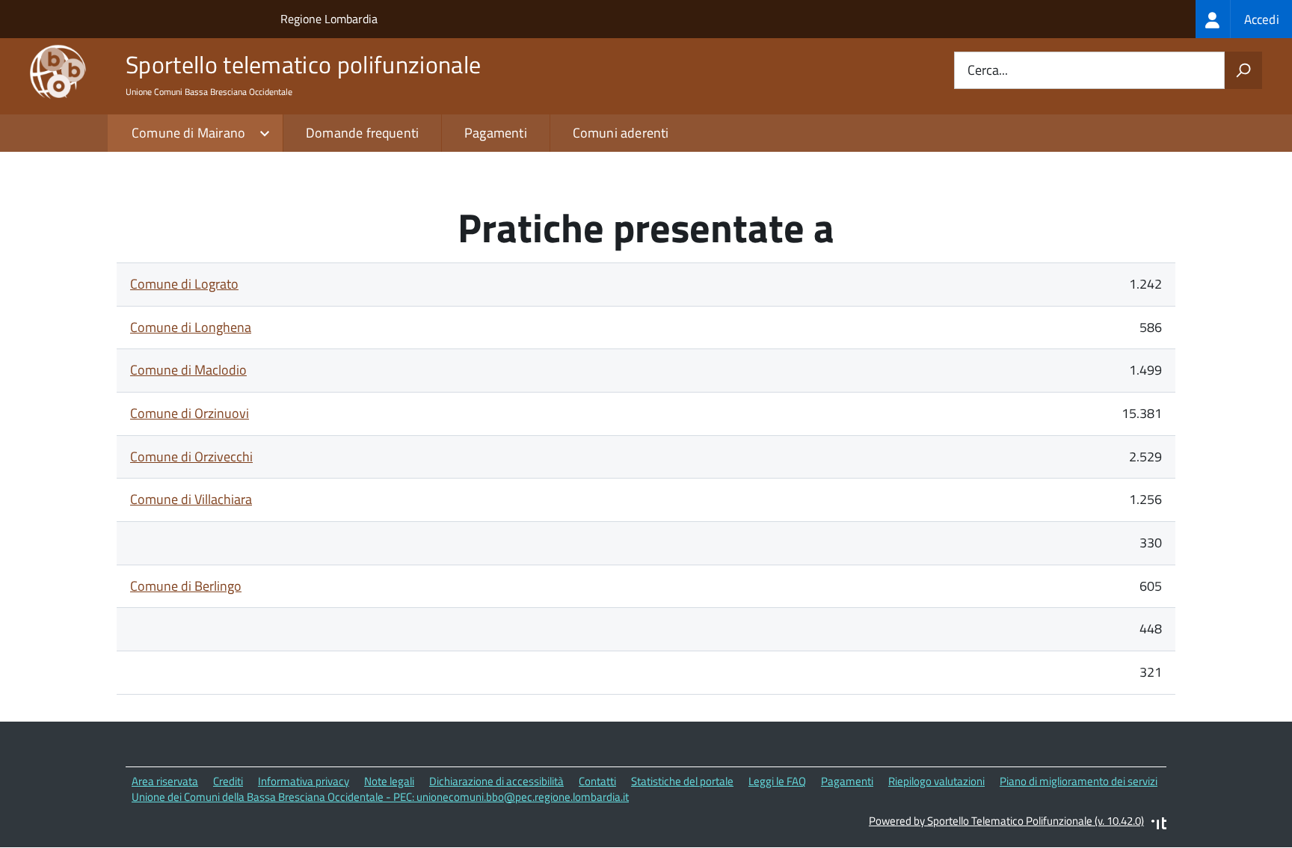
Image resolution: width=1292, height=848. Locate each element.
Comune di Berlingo (186, 586)
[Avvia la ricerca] (1243, 70)
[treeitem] (1244, 19)
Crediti (228, 781)
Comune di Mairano (188, 133)
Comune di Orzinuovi (189, 413)
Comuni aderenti (621, 133)
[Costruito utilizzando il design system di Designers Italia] (1158, 825)
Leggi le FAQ (777, 781)
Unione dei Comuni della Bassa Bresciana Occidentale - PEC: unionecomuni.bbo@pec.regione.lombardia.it (380, 796)
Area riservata (165, 781)
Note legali (389, 781)
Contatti (597, 781)
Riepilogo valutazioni (936, 781)
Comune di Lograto (184, 284)
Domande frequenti (362, 133)
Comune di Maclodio (188, 370)
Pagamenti (495, 133)
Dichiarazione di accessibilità (496, 781)
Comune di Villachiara (191, 499)
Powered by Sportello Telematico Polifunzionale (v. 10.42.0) (1006, 820)
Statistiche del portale (682, 781)
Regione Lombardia (329, 19)
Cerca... (988, 71)
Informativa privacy (303, 781)
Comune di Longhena (190, 327)
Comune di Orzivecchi (191, 456)
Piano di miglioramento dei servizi (1078, 781)
